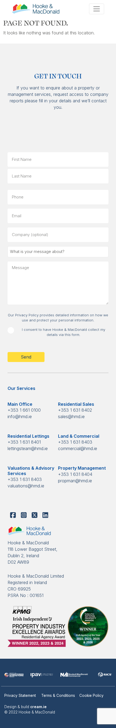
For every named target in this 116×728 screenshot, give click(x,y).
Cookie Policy (91, 695)
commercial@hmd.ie (77, 448)
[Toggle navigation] (96, 8)
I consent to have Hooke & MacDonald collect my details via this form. (63, 332)
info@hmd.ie (20, 416)
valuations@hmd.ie (26, 485)
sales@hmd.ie (71, 416)
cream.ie (38, 707)
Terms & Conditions (58, 695)
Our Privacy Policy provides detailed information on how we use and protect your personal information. (58, 317)
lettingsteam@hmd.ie (28, 448)
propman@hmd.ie (75, 480)
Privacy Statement (20, 695)
